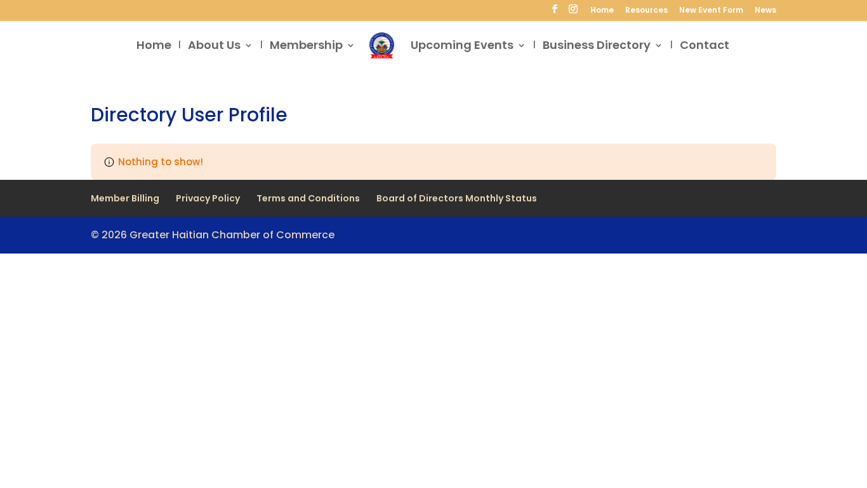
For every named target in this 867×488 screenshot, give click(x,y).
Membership (306, 47)
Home (602, 10)
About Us (214, 47)
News (765, 10)
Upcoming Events (462, 47)
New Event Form (711, 10)
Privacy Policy (208, 198)
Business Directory (597, 47)
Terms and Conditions (308, 198)
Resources (646, 10)
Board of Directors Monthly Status (456, 198)
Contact (704, 47)
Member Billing (125, 198)
